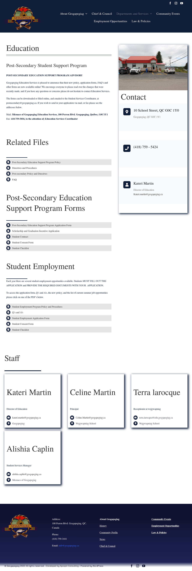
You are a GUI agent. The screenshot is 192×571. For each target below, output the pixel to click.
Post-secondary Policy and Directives (29, 173)
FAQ (14, 179)
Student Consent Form (22, 242)
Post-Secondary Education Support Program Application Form (41, 225)
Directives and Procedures (24, 167)
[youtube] (181, 3)
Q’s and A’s (17, 312)
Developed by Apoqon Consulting (62, 566)
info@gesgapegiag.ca (69, 545)
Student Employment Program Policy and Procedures (37, 306)
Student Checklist (20, 248)
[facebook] (170, 3)
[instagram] (176, 3)
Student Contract (20, 236)
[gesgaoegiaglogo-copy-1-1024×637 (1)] (23, 7)
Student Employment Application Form (30, 318)
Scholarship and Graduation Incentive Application (35, 230)
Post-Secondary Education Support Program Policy (36, 162)
